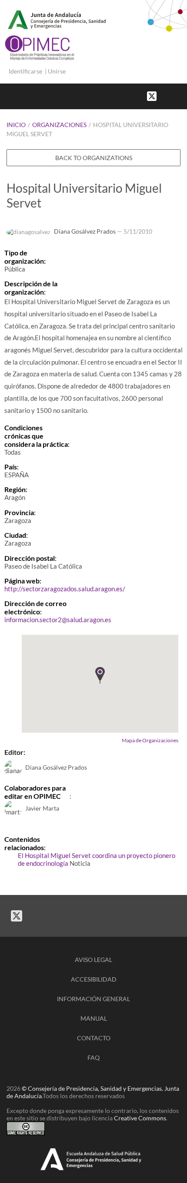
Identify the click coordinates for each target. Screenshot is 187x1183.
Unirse (57, 71)
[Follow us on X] (152, 95)
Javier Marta (42, 808)
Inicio (16, 124)
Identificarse (25, 71)
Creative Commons (140, 1118)
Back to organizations (93, 157)
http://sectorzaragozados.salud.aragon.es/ (64, 589)
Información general (93, 998)
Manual (93, 1018)
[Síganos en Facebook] (165, 95)
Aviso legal (93, 959)
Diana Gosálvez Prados (85, 231)
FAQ (93, 1057)
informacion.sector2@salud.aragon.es (57, 619)
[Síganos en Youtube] (174, 95)
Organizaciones (59, 124)
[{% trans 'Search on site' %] (182, 95)
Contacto (93, 1038)
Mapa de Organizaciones (150, 740)
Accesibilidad (94, 979)
